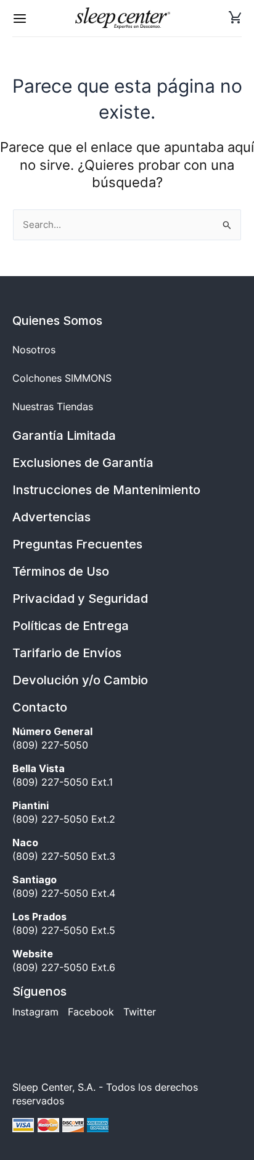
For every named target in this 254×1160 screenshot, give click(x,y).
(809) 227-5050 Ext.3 (63, 849)
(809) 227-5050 (53, 738)
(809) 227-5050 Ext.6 (63, 960)
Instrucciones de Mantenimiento (106, 489)
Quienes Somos (57, 320)
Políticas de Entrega (70, 625)
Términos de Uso (60, 571)
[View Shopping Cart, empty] (235, 18)
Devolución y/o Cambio (80, 680)
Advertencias (51, 517)
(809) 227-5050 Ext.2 (63, 812)
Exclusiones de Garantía (83, 462)
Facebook (91, 1012)
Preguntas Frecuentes (77, 544)
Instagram (35, 1012)
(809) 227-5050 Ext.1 (62, 775)
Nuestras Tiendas (52, 406)
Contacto (39, 707)
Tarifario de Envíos (66, 652)
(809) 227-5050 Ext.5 (63, 923)
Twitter (139, 1012)
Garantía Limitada (64, 435)
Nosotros (33, 349)
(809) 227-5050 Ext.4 (63, 886)
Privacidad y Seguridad (80, 598)
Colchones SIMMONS (62, 378)
